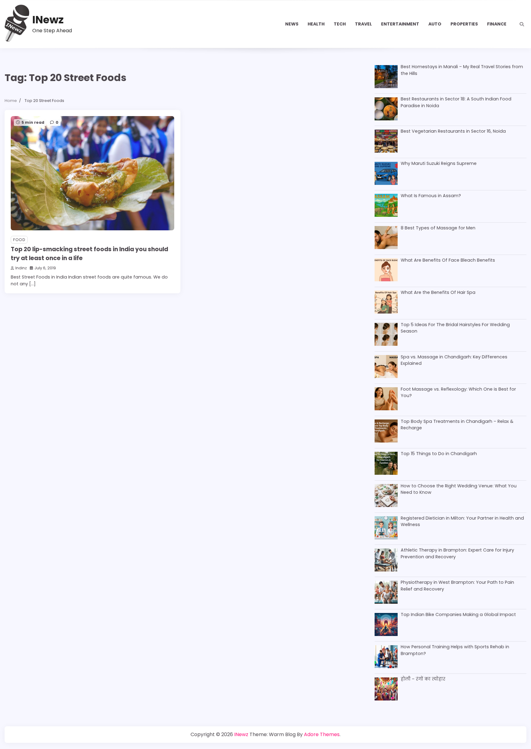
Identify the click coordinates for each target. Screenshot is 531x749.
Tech (340, 24)
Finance (496, 24)
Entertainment (400, 24)
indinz (21, 268)
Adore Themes (322, 734)
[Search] (521, 24)
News (291, 24)
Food (19, 239)
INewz (48, 20)
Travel (363, 24)
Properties (464, 24)
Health (316, 24)
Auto (434, 24)
